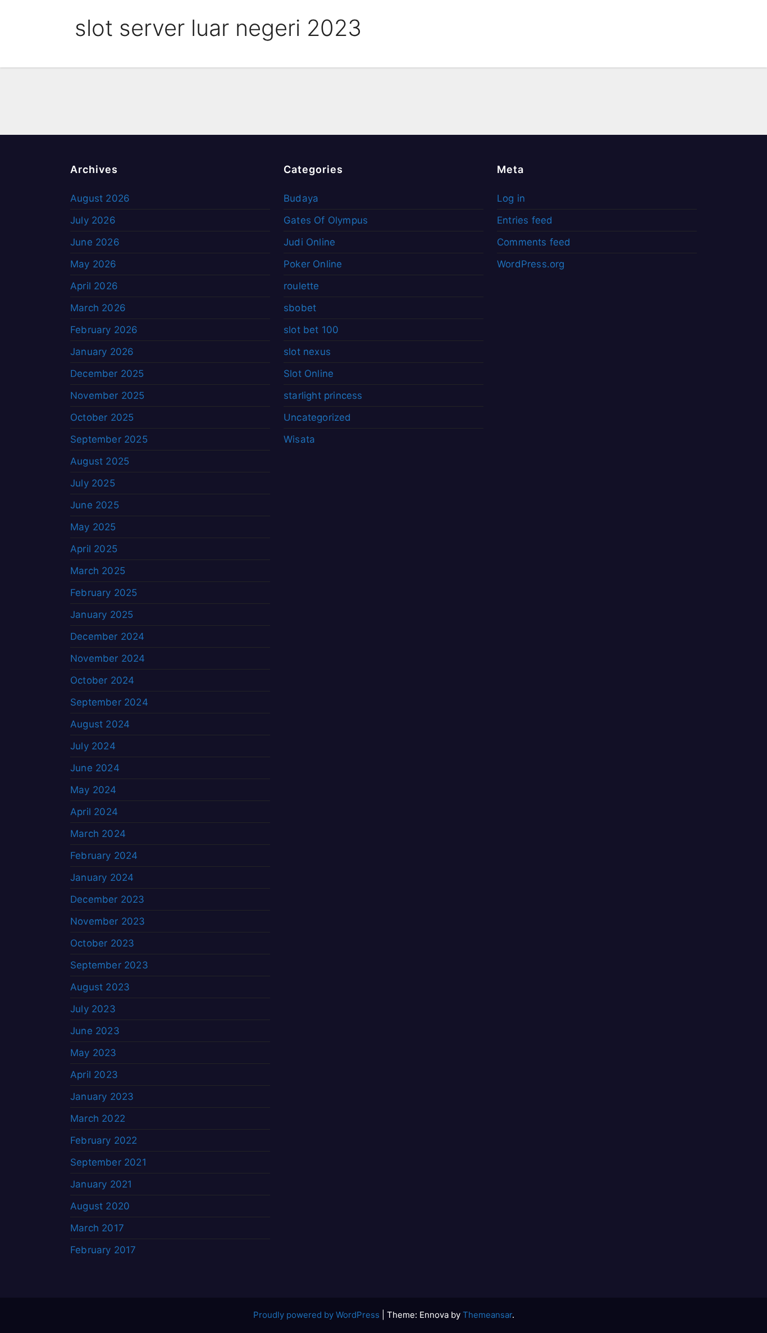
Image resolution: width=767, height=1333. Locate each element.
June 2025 (94, 505)
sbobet (300, 307)
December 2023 (107, 899)
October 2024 (102, 680)
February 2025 (104, 592)
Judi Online (309, 242)
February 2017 (103, 1249)
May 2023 (93, 1052)
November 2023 (107, 921)
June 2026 (95, 242)
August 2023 (100, 987)
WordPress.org (531, 264)
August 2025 (99, 461)
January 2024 (102, 877)
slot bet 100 (311, 329)
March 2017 (97, 1228)
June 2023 (95, 1030)
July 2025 (92, 483)
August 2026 (100, 198)
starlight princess (323, 395)
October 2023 (102, 943)
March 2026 (98, 307)
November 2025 (107, 395)
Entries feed (525, 220)
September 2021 (108, 1162)
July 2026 (93, 220)
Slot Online (309, 373)
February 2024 (104, 855)
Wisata (299, 439)
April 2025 (93, 548)
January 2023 (102, 1096)
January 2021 (101, 1184)
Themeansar (487, 1314)
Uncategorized (317, 417)
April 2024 (94, 811)
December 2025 (107, 373)
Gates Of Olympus (326, 220)
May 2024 (93, 789)
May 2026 (93, 264)
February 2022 (104, 1140)
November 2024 (107, 658)
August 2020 (100, 1206)
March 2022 (97, 1118)
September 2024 (109, 702)
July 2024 (93, 746)
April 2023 (94, 1074)
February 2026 (104, 329)
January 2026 (102, 351)
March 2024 (98, 833)
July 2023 (93, 1008)
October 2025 (102, 417)
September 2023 (109, 965)
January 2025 (101, 614)
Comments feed (534, 242)
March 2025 (97, 570)
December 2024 (107, 636)
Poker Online (313, 264)
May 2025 (93, 527)
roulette (301, 286)
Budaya (301, 198)
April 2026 (94, 286)
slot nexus (307, 351)
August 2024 (100, 724)
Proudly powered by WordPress (317, 1314)
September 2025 (109, 439)
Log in (511, 198)
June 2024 (95, 768)
